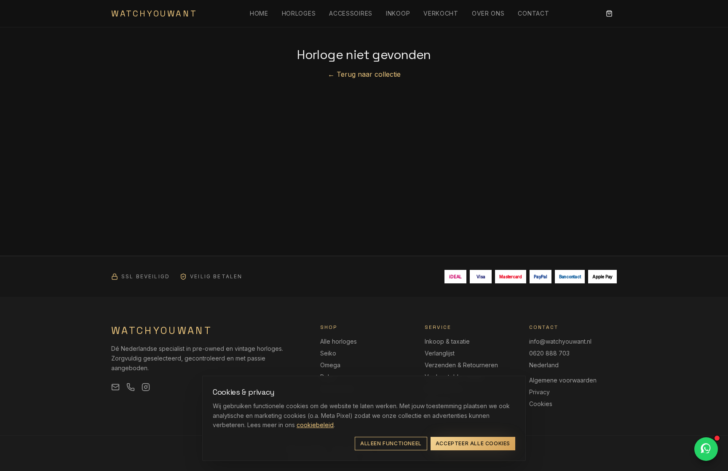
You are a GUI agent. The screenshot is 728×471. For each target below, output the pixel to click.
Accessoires (350, 13)
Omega (330, 365)
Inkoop (398, 13)
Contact (533, 13)
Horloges (299, 13)
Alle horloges (338, 341)
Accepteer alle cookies (473, 443)
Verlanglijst (440, 353)
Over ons (488, 13)
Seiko (328, 353)
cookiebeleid (315, 424)
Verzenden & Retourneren (461, 365)
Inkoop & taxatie (447, 341)
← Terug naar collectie (364, 74)
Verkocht (440, 13)
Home (259, 13)
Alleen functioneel (391, 443)
